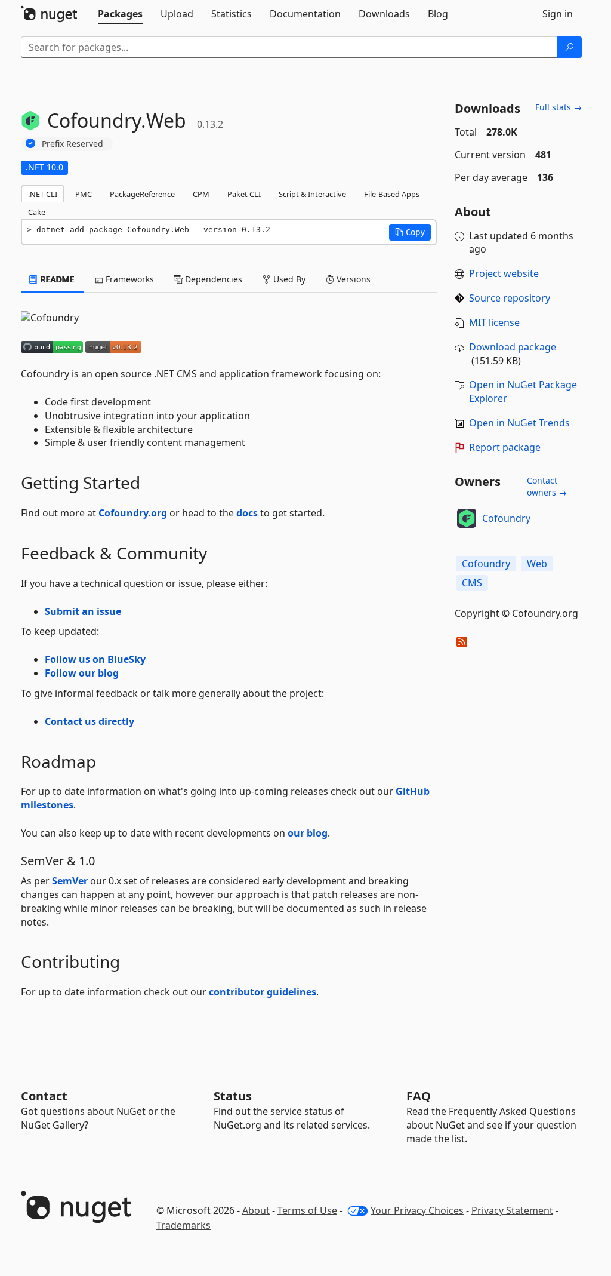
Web (537, 563)
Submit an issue (83, 611)
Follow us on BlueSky (95, 659)
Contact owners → (547, 486)
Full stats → (558, 107)
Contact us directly (89, 721)
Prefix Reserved (72, 143)
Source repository (509, 298)
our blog (308, 833)
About (256, 1210)
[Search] (569, 47)
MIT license (494, 322)
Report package (505, 447)
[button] (410, 232)
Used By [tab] (288, 279)
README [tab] (56, 279)
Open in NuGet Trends (519, 422)
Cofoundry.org (132, 512)
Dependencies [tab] (212, 279)
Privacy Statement (512, 1210)
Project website (504, 273)
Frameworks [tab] (128, 279)
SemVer (70, 880)
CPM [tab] (201, 194)
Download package (512, 346)
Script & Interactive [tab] (312, 194)
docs (247, 512)
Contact (44, 1096)
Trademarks (183, 1225)
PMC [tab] (83, 194)
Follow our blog (82, 672)
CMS (472, 582)
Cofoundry (506, 518)
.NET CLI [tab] (42, 194)
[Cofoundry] (466, 518)
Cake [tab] (36, 212)
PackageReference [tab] (142, 194)
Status (233, 1096)
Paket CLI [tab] (244, 194)
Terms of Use (307, 1210)
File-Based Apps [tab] (391, 194)
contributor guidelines (262, 991)
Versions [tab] (352, 279)
